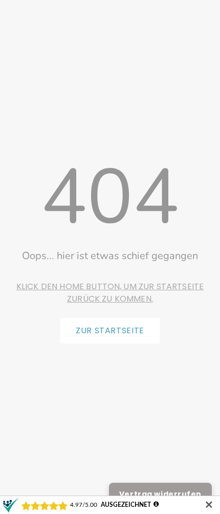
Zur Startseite (110, 330)
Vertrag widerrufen (160, 494)
